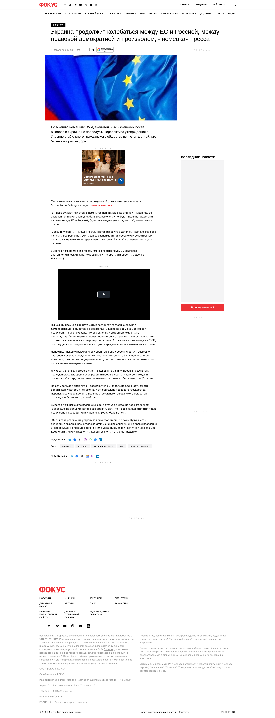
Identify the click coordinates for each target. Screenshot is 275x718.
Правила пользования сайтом (48, 614)
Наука (153, 13)
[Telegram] (75, 5)
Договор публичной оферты (71, 614)
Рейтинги (219, 4)
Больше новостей (202, 307)
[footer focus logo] (52, 590)
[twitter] (49, 626)
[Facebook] (65, 5)
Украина (130, 13)
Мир (142, 13)
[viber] (72, 626)
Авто (221, 13)
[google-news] (80, 626)
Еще (230, 13)
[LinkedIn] (96, 5)
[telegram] (57, 626)
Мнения (184, 4)
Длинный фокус (45, 605)
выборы (67, 446)
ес (122, 446)
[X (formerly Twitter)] (70, 5)
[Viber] (85, 5)
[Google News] (90, 5)
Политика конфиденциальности (158, 712)
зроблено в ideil (228, 712)
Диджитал (206, 13)
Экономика (189, 13)
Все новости (53, 13)
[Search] (234, 4)
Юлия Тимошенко (104, 446)
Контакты (184, 712)
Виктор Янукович (140, 446)
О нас (93, 603)
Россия (83, 446)
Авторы (69, 603)
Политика (115, 13)
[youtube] (65, 626)
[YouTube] (80, 5)
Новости (45, 598)
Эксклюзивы (73, 13)
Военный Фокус (94, 13)
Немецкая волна (101, 205)
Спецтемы (201, 4)
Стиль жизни (169, 13)
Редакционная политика (99, 613)
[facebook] (41, 626)
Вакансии (121, 603)
